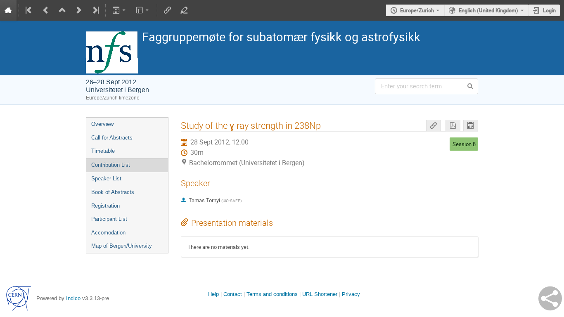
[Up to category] (62, 10)
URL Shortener (319, 294)
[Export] (119, 10)
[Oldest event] (29, 10)
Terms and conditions (272, 294)
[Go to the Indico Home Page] (8, 10)
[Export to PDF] (453, 126)
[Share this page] (550, 298)
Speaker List (106, 178)
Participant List (109, 219)
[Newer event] (79, 10)
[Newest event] (95, 10)
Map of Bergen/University (121, 246)
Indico (73, 298)
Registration (105, 206)
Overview (102, 124)
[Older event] (46, 10)
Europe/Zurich (417, 10)
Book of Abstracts (112, 192)
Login (549, 10)
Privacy (351, 294)
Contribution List (110, 165)
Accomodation (108, 232)
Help (213, 294)
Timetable (103, 151)
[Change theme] (143, 10)
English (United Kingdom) (488, 10)
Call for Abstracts (112, 138)
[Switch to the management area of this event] (184, 10)
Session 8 (464, 144)
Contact (232, 294)
